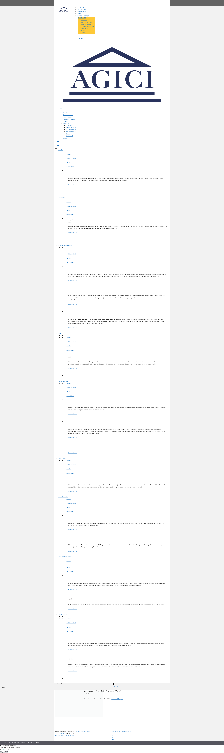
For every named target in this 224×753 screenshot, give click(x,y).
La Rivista (69, 125)
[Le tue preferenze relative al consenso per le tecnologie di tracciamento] (3, 750)
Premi (83, 30)
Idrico (60, 333)
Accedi (81, 38)
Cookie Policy (69, 735)
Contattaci (69, 136)
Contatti (118, 1)
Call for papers (86, 24)
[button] (75, 34)
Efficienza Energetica (65, 245)
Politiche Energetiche (65, 557)
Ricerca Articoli (86, 28)
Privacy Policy (59, 735)
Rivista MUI (82, 18)
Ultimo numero (71, 127)
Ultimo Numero (86, 22)
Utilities (60, 150)
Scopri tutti (70, 167)
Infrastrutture (62, 614)
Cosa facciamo (82, 9)
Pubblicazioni (81, 11)
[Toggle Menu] (56, 148)
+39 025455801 (117, 731)
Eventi (79, 13)
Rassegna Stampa (83, 16)
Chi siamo (80, 7)
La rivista (84, 20)
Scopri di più (72, 185)
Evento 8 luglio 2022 (88, 26)
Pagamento (4, 752)
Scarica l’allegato (117, 699)
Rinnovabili (61, 198)
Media (68, 162)
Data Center (62, 458)
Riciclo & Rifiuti (63, 381)
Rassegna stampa (69, 119)
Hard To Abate (63, 497)
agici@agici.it (126, 731)
